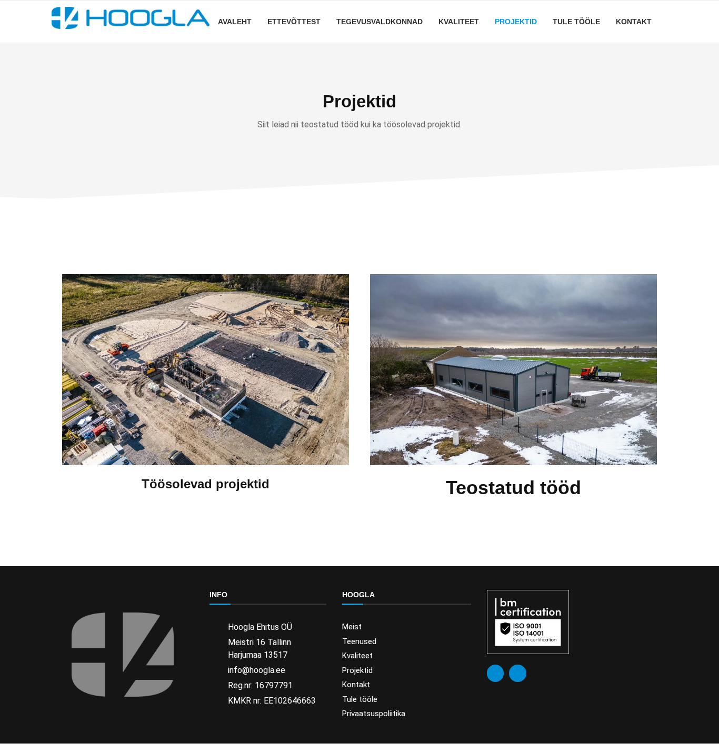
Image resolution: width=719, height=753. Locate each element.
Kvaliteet (458, 21)
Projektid (516, 21)
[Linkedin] (517, 673)
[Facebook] (495, 673)
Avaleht (235, 21)
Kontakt (634, 21)
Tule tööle (576, 21)
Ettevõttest (294, 21)
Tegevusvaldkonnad (379, 21)
